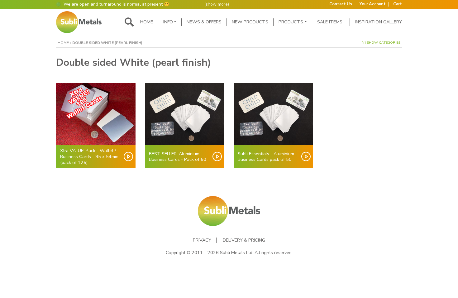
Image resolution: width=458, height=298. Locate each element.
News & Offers (204, 22)
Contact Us (340, 4)
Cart (397, 4)
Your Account (373, 4)
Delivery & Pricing (244, 240)
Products (291, 22)
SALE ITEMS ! (331, 22)
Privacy (202, 240)
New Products (250, 22)
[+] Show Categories (381, 42)
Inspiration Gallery (378, 22)
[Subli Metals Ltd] (79, 22)
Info (168, 22)
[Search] (129, 22)
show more (217, 4)
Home (146, 22)
